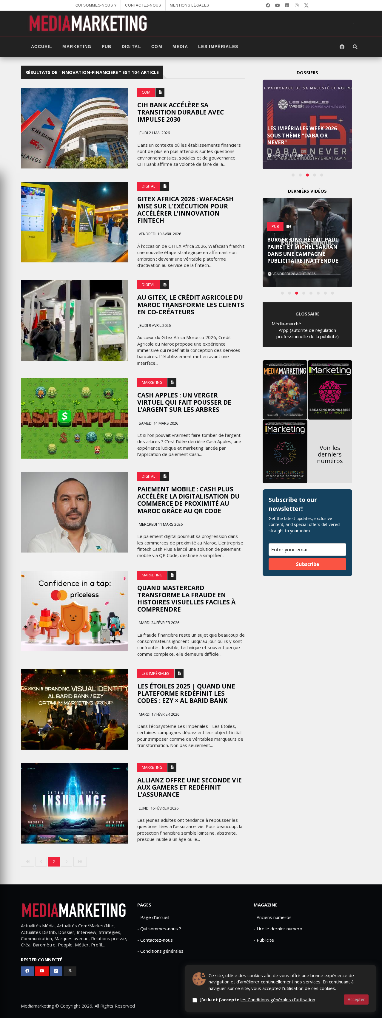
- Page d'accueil (153, 917)
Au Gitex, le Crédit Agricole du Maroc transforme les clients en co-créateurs (190, 304)
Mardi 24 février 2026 (158, 622)
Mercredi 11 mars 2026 (160, 524)
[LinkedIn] (287, 5)
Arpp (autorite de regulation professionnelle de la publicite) (307, 333)
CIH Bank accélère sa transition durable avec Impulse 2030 (180, 112)
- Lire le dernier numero (278, 929)
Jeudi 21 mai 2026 (154, 132)
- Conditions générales (160, 951)
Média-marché (286, 324)
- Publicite (264, 940)
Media (180, 46)
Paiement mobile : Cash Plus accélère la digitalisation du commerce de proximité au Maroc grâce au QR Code (188, 500)
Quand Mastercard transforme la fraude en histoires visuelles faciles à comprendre (186, 598)
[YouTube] (277, 5)
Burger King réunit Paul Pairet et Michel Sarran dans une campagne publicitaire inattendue (302, 250)
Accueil (41, 46)
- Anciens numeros (273, 917)
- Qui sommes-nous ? (159, 929)
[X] (306, 5)
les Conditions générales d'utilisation (278, 999)
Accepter (356, 999)
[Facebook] (268, 5)
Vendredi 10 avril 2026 (159, 233)
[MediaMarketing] (89, 23)
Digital (131, 46)
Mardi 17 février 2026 (158, 714)
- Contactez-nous (155, 940)
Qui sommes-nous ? (96, 5)
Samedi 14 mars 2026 (158, 423)
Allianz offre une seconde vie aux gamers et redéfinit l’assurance (189, 787)
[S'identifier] (342, 47)
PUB (107, 46)
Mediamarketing (37, 1006)
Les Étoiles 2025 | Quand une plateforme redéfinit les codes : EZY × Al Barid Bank (186, 693)
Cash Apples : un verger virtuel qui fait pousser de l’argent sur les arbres (184, 402)
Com (156, 46)
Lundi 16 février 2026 (158, 808)
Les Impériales (218, 46)
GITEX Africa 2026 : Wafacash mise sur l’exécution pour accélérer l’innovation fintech (185, 210)
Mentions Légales (189, 5)
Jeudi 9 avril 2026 (154, 325)
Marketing (76, 46)
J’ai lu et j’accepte (257, 999)
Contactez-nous (143, 5)
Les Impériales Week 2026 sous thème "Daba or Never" (302, 135)
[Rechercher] (355, 47)
